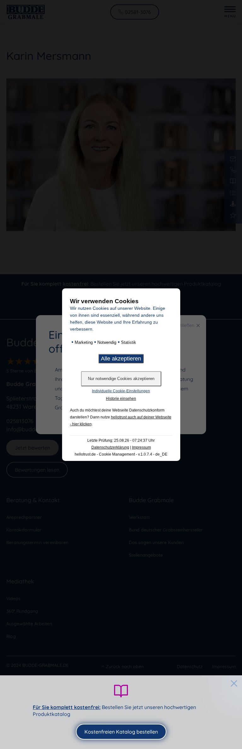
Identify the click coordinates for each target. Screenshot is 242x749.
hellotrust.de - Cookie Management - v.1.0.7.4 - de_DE (121, 454)
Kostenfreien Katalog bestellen (121, 732)
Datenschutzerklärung (110, 447)
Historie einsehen (121, 398)
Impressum (141, 447)
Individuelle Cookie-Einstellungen (121, 391)
